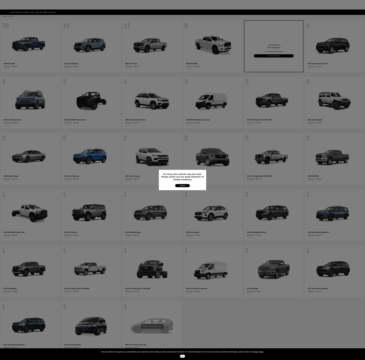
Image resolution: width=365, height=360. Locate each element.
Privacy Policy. (258, 352)
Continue (182, 185)
